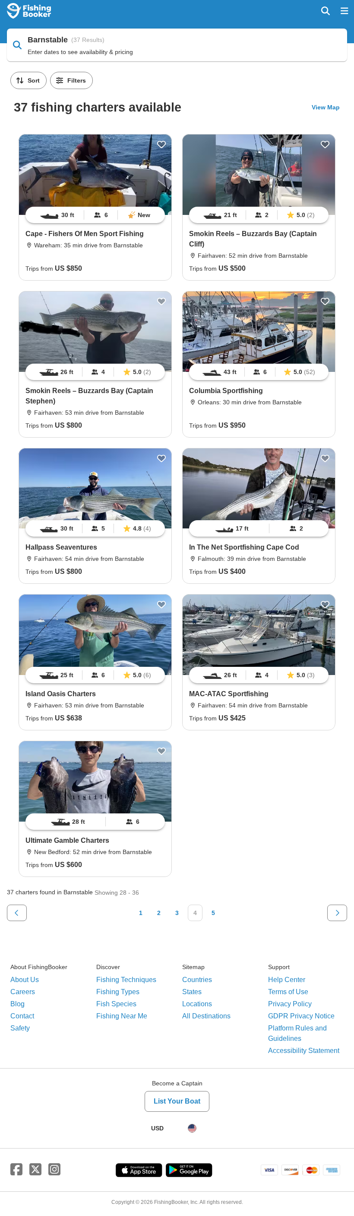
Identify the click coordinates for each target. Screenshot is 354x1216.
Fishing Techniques (126, 979)
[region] (95, 215)
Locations (197, 1004)
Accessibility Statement (303, 1050)
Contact (22, 1016)
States (192, 991)
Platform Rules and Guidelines (297, 1033)
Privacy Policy (290, 1004)
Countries (197, 979)
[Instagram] (54, 1170)
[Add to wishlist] (161, 144)
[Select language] (192, 1128)
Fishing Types (117, 991)
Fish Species (116, 1004)
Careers (22, 991)
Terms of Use (288, 991)
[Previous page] (17, 913)
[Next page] (337, 913)
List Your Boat (177, 1101)
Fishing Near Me (121, 1016)
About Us (24, 979)
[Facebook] (16, 1170)
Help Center (286, 979)
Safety (20, 1028)
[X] (35, 1170)
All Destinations (206, 1016)
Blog (17, 1004)
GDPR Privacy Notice (301, 1016)
